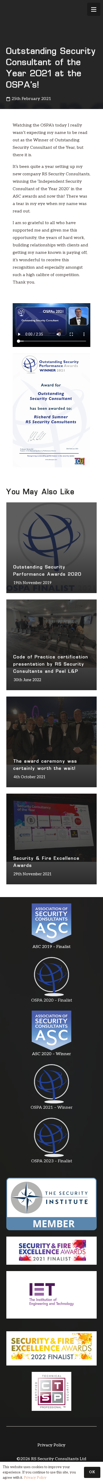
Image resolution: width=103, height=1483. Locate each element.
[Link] (51, 923)
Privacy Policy (51, 1445)
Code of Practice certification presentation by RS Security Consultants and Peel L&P (50, 664)
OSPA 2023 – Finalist (51, 1161)
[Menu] (93, 9)
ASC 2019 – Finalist (51, 946)
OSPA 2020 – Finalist (51, 1000)
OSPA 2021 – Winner (52, 1107)
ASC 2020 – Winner (51, 1053)
